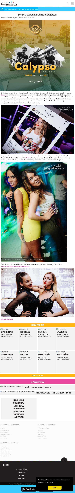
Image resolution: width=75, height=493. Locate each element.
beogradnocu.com (7, 319)
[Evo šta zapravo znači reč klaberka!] (12, 386)
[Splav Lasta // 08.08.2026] (42, 329)
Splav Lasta (42, 332)
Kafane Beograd (19, 406)
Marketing (21, 478)
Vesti (6, 9)
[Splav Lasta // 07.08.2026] (23, 352)
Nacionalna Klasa (42, 438)
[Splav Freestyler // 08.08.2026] (4, 329)
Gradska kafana (4, 446)
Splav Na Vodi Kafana (5, 450)
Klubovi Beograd (18, 400)
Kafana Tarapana (4, 448)
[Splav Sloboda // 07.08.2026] (61, 329)
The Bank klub (41, 432)
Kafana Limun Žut (44, 354)
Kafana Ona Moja (4, 452)
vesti (25, 17)
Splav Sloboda (25, 332)
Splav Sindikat (4, 438)
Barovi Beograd (19, 414)
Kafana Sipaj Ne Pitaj (5, 454)
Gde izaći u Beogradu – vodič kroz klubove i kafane (53, 393)
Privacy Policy (21, 472)
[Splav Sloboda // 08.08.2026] (23, 329)
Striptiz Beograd (18, 411)
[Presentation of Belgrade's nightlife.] (9, 3)
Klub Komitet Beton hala (44, 428)
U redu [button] (55, 487)
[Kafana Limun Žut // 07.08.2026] (42, 352)
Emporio (9, 17)
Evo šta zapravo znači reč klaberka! (38, 387)
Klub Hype (40, 434)
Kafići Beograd (19, 417)
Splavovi (20, 17)
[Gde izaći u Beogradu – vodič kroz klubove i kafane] (17, 391)
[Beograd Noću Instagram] (7, 465)
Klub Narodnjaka (4, 456)
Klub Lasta (40, 430)
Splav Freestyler (7, 332)
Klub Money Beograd (5, 434)
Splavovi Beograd (18, 403)
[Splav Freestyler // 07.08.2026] (4, 352)
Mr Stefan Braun (42, 436)
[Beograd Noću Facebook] (4, 465)
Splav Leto (3, 436)
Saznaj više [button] (49, 482)
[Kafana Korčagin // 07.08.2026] (61, 352)
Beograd (3, 17)
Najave (15, 17)
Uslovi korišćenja (21, 470)
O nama (21, 475)
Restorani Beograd (19, 409)
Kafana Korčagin (63, 354)
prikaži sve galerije (37, 375)
